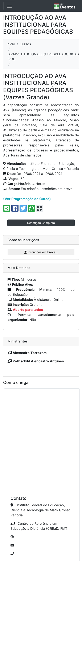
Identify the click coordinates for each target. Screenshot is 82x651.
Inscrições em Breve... (42, 252)
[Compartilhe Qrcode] (39, 208)
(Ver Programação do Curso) (27, 199)
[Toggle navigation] (9, 6)
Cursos (25, 44)
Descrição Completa (41, 223)
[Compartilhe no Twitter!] (23, 208)
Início (11, 44)
